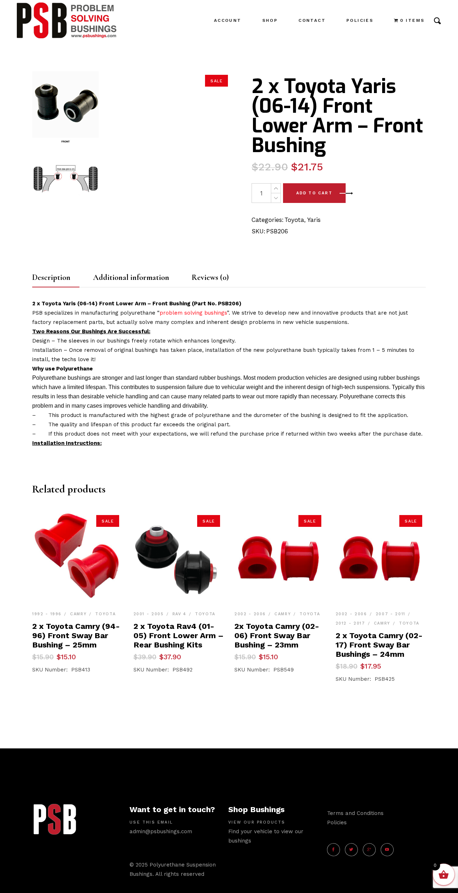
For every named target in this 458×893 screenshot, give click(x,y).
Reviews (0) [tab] (210, 277)
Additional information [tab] (131, 277)
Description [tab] (51, 277)
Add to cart (314, 193)
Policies (337, 822)
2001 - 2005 (148, 614)
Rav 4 (179, 614)
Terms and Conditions (355, 813)
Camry (78, 614)
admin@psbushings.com (161, 831)
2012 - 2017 (350, 623)
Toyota (294, 219)
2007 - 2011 (390, 614)
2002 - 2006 (250, 614)
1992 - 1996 (47, 614)
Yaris (314, 219)
